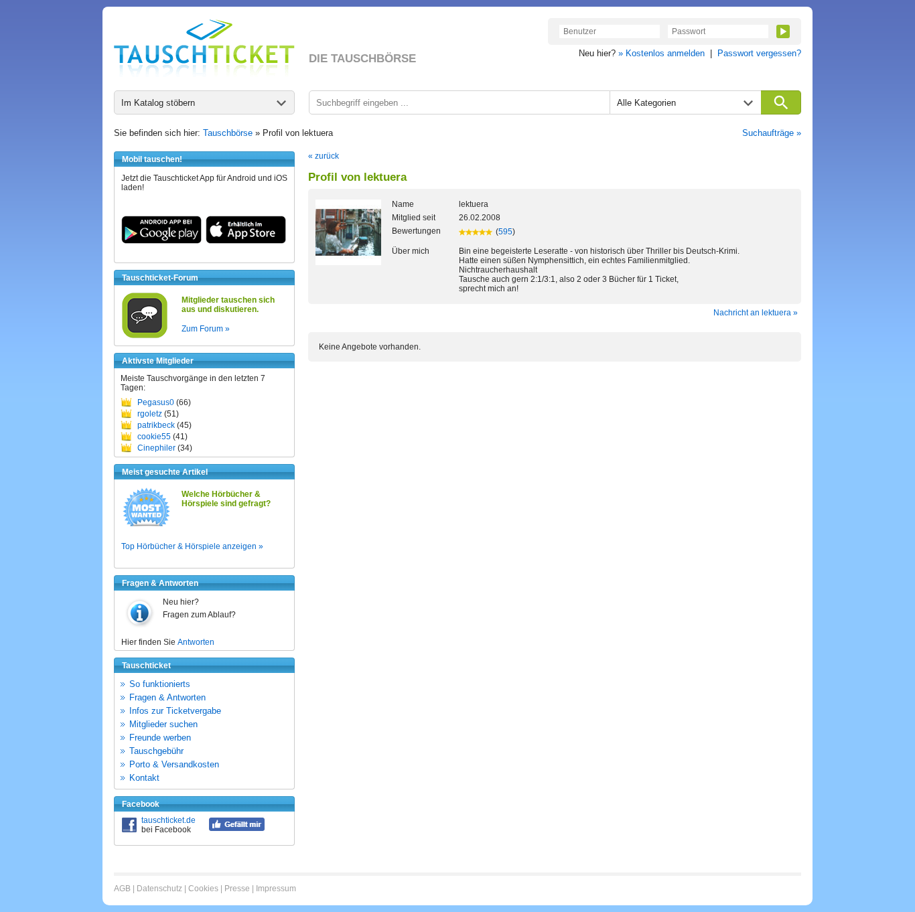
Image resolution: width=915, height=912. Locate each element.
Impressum (276, 888)
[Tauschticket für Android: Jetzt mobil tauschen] (161, 241)
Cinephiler (156, 448)
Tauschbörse (228, 133)
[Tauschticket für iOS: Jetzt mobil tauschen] (246, 241)
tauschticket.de (168, 820)
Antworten (196, 642)
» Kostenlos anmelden (661, 53)
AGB (122, 888)
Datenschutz (159, 888)
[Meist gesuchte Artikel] (146, 525)
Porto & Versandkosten (174, 764)
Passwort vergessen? (759, 53)
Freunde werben (160, 738)
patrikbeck (156, 425)
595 (505, 231)
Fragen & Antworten (167, 697)
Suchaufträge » (771, 133)
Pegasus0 (155, 402)
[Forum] (144, 336)
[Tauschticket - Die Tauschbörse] (204, 48)
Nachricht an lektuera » (755, 312)
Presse (237, 888)
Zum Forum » (206, 328)
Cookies (203, 888)
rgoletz (149, 414)
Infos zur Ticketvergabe (175, 711)
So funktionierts (159, 684)
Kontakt (144, 778)
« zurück (323, 156)
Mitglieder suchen (163, 724)
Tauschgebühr (156, 751)
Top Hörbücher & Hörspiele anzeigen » (192, 546)
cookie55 (154, 436)
